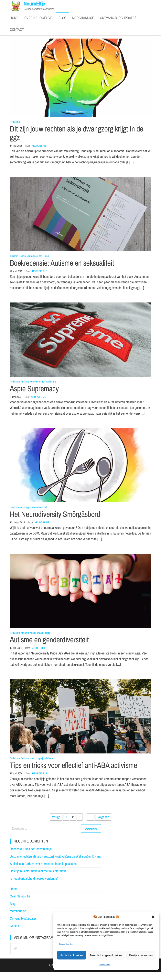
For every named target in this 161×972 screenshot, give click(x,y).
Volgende (103, 816)
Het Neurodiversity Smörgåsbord (55, 514)
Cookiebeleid (104, 964)
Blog (62, 17)
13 (90, 816)
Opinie (46, 256)
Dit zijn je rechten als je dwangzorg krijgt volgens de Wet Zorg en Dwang (55, 856)
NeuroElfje (39, 145)
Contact (17, 29)
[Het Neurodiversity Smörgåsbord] (80, 464)
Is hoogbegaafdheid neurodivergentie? (34, 878)
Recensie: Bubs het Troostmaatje (31, 848)
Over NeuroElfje (38, 17)
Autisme (14, 256)
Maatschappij (24, 507)
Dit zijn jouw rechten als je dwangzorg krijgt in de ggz (76, 132)
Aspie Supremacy (34, 388)
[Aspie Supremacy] (80, 339)
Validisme (51, 381)
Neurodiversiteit (34, 256)
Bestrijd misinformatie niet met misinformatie (38, 870)
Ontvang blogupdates (118, 17)
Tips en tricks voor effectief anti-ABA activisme (73, 765)
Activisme (15, 121)
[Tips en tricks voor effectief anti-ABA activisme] (80, 716)
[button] (153, 917)
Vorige (56, 816)
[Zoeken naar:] (55, 828)
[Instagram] (15, 948)
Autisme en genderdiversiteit (49, 639)
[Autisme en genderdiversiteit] (80, 590)
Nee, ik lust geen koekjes (106, 955)
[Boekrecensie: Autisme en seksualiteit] (80, 213)
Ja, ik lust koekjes (71, 955)
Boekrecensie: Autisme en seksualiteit (62, 263)
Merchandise (83, 17)
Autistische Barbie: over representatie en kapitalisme (43, 863)
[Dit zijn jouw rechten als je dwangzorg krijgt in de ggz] (80, 77)
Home (14, 17)
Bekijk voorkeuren (141, 955)
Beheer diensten (66, 944)
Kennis (22, 256)
